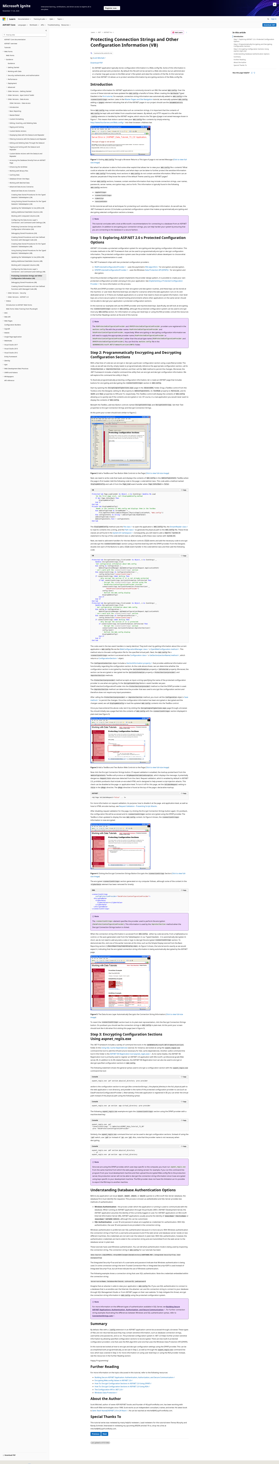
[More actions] (187, 32)
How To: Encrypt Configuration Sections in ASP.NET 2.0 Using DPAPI (122, 1383)
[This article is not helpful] (254, 72)
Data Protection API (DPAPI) (156, 270)
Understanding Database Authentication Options (252, 54)
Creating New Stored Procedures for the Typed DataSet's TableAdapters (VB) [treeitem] (28, 245)
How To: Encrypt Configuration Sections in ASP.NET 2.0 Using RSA (121, 1386)
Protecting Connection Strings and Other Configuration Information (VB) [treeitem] (26, 277)
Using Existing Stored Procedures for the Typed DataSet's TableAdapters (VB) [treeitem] (28, 251)
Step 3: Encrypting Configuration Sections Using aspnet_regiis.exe (251, 50)
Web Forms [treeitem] (10, 55)
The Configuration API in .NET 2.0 (108, 1389)
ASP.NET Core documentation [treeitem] (15, 39)
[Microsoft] (4, 19)
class (126, 527)
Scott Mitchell (98, 58)
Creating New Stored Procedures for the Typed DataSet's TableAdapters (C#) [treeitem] (28, 196)
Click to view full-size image (157, 473)
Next (105, 1434)
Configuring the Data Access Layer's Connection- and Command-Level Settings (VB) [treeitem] (28, 270)
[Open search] (268, 19)
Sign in (273, 19)
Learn (93, 32)
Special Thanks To (240, 65)
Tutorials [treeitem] (7, 47)
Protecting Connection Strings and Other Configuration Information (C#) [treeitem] (26, 228)
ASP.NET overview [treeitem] (10, 43)
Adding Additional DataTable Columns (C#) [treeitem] (27, 212)
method (164, 649)
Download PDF (96, 63)
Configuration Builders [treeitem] (12, 325)
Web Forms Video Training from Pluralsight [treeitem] (22, 309)
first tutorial (107, 96)
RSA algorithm (151, 267)
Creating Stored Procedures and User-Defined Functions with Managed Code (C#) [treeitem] (28, 238)
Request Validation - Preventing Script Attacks (138, 806)
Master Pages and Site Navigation (139, 99)
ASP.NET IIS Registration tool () (129, 1054)
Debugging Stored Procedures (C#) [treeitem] (24, 233)
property (139, 663)
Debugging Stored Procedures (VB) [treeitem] (24, 282)
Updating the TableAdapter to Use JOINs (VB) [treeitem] (27, 257)
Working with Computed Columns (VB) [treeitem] (25, 265)
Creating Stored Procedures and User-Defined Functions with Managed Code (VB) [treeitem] (28, 287)
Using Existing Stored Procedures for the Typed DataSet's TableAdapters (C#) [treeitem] (28, 202)
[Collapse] (46, 30)
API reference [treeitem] (9, 380)
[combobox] (24, 35)
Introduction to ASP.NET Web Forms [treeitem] (19, 305)
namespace (122, 533)
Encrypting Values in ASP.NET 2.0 (113, 1380)
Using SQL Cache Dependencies (114, 1048)
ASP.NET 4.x (108, 32)
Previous (95, 1434)
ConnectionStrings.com (102, 1316)
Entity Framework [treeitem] (10, 357)
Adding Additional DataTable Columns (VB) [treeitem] (26, 261)
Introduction (238, 36)
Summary (237, 57)
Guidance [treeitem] (11, 63)
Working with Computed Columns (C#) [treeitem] (25, 216)
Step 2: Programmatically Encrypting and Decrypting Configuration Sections (253, 45)
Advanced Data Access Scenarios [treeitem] (23, 191)
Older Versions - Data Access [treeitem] (20, 103)
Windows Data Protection (105, 1392)
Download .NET (269, 25)
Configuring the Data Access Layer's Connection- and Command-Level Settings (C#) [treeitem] (28, 221)
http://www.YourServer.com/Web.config (106, 122)
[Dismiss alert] (274, 4)
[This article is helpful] (251, 72)
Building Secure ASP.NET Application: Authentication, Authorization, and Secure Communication (134, 1377)
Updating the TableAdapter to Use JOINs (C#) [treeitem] (27, 208)
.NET (99, 32)
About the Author (240, 62)
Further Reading (240, 60)
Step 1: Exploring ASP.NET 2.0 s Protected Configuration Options (254, 40)
